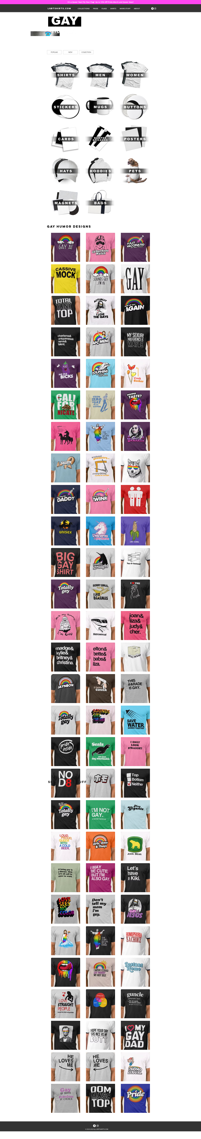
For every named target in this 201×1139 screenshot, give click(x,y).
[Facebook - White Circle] (152, 8)
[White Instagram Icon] (155, 8)
